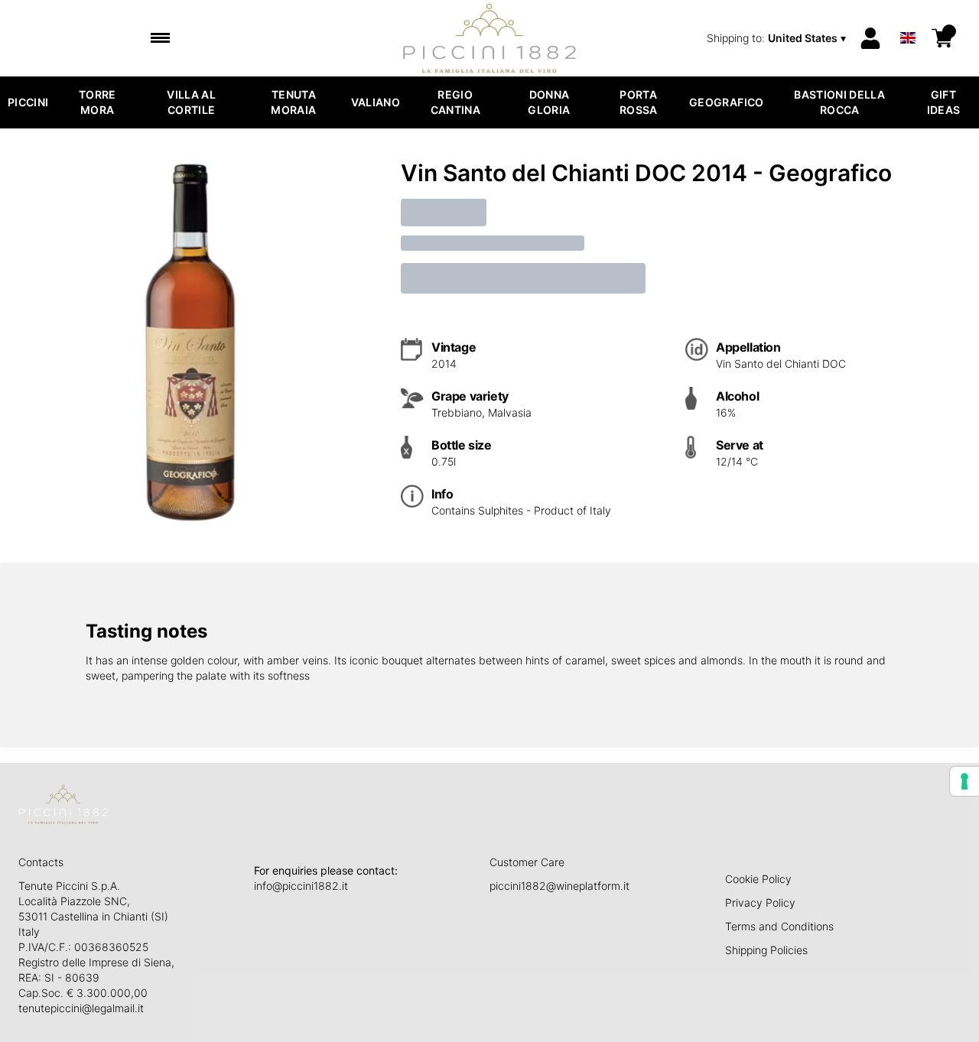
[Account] (870, 38)
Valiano (375, 102)
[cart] (942, 38)
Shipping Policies (766, 949)
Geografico (726, 102)
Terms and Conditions (779, 926)
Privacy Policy (760, 902)
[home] (490, 38)
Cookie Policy (758, 878)
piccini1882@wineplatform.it (559, 885)
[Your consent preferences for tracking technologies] (964, 781)
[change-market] (778, 38)
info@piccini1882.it (301, 885)
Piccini (28, 102)
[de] (908, 18)
